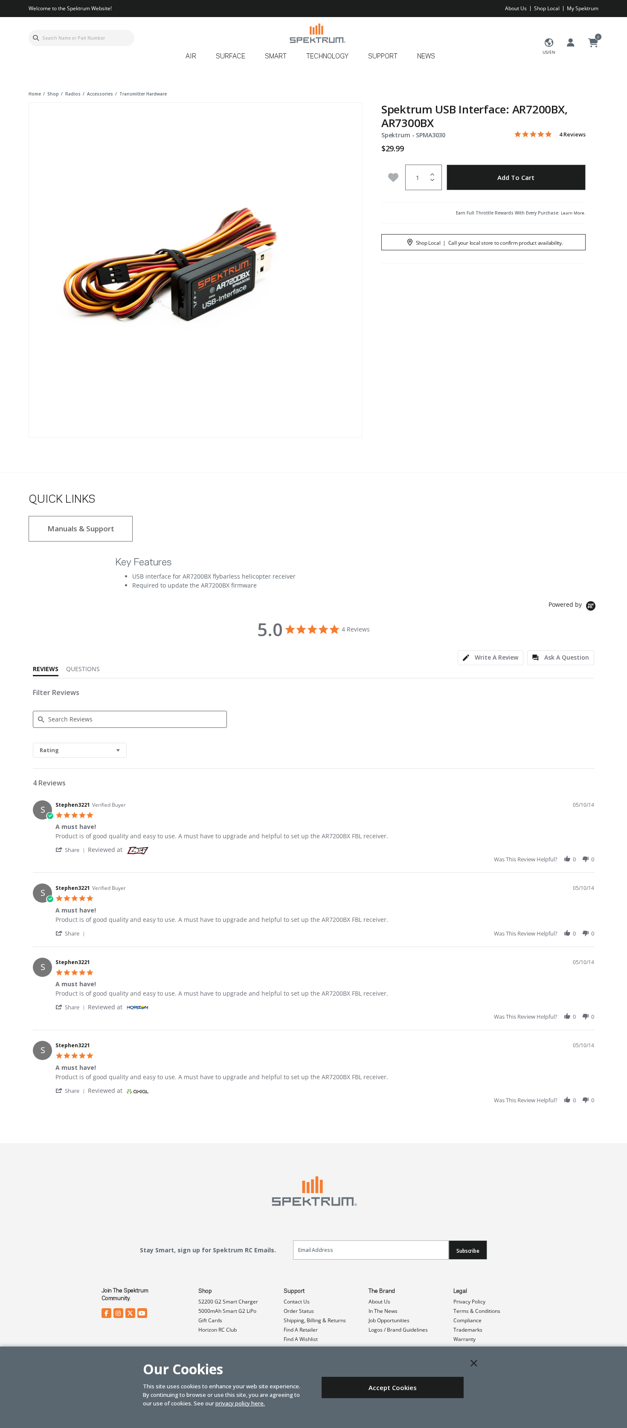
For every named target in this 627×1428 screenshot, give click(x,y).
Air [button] (191, 57)
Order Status (299, 1311)
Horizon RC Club (217, 1329)
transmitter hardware (143, 94)
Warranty (464, 1339)
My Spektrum (582, 8)
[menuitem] (194, 59)
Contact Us (297, 1301)
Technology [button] (327, 57)
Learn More (572, 213)
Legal (460, 1291)
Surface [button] (230, 57)
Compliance (467, 1320)
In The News (383, 1311)
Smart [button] (276, 57)
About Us (516, 8)
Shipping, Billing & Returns (315, 1320)
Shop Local (547, 8)
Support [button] (383, 57)
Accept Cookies (393, 1387)
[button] (71, 850)
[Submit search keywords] (36, 38)
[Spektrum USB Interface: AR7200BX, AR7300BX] (195, 269)
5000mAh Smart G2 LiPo (227, 1311)
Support (294, 1291)
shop (53, 94)
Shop (205, 1291)
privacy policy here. (240, 1403)
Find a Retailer (301, 1329)
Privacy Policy (469, 1301)
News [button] (426, 57)
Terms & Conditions (476, 1311)
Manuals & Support (80, 528)
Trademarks (467, 1329)
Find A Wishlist (301, 1339)
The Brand (382, 1291)
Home (35, 94)
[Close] (474, 1363)
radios (73, 94)
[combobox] (81, 38)
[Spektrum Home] (317, 33)
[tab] (490, 657)
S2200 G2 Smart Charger (228, 1301)
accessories (100, 94)
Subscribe (467, 1250)
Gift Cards (210, 1320)
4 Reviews (572, 134)
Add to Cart (515, 177)
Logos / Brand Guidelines (398, 1329)
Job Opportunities (389, 1320)
